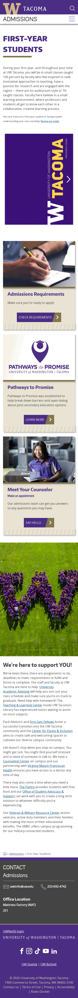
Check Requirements (35, 317)
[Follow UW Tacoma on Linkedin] (54, 951)
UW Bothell (48, 964)
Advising (24, 691)
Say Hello (33, 523)
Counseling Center (16, 761)
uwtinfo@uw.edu (21, 886)
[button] (72, 19)
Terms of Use (31, 987)
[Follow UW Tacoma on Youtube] (46, 951)
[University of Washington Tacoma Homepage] (39, 938)
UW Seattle (29, 964)
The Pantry (27, 787)
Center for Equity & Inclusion (52, 731)
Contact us (11, 987)
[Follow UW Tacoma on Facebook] (22, 951)
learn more (35, 420)
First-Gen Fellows (42, 722)
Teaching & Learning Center (22, 705)
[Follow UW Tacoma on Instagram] (29, 951)
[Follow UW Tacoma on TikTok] (37, 951)
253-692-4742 (56, 886)
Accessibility (66, 987)
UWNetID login (13, 931)
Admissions (20, 19)
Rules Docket (40, 991)
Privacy (49, 987)
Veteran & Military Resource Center (34, 813)
